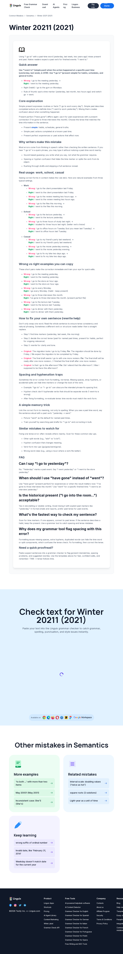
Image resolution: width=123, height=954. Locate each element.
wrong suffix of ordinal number (31, 842)
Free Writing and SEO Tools (76, 944)
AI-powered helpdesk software (77, 903)
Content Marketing (51, 919)
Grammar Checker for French (76, 928)
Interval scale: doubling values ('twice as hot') (85, 783)
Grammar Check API (51, 928)
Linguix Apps (49, 903)
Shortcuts (47, 907)
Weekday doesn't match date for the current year (31, 863)
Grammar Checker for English (76, 911)
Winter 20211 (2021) (44, 16)
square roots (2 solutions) (83, 792)
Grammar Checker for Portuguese (78, 932)
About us (100, 907)
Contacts (100, 903)
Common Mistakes (16, 16)
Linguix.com (34, 911)
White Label (48, 924)
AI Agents (56, 5)
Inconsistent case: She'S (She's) (28, 802)
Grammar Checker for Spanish (77, 915)
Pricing (65, 5)
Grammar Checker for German (77, 919)
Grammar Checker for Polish (76, 936)
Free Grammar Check (30, 5)
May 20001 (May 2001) (27, 792)
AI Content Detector (73, 907)
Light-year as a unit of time (84, 800)
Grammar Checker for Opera (76, 940)
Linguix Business (76, 5)
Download (45, 5)
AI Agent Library (50, 915)
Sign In (93, 5)
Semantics (30, 16)
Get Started (107, 5)
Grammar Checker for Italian (76, 924)
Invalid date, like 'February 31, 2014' (31, 852)
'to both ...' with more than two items (31, 783)
